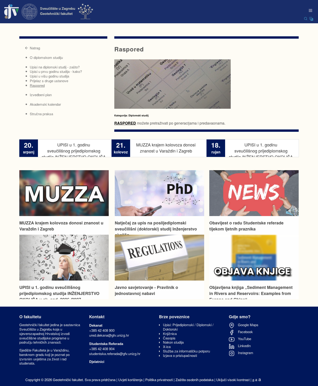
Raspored (37, 85)
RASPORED (125, 123)
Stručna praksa (41, 113)
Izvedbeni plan (41, 94)
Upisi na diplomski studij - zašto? (55, 66)
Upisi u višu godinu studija (49, 76)
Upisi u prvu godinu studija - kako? (56, 71)
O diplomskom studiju (46, 57)
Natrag (35, 47)
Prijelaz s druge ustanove (49, 80)
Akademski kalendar (45, 104)
